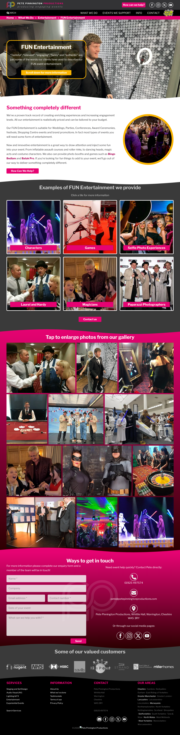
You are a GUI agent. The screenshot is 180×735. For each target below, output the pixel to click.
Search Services (13, 710)
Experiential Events (15, 703)
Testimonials (56, 696)
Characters (33, 248)
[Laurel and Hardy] (33, 284)
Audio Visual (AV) (14, 692)
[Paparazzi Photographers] (147, 284)
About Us (54, 689)
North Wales (149, 717)
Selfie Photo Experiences (146, 248)
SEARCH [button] (11, 13)
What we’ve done (58, 692)
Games (90, 248)
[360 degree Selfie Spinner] (97, 368)
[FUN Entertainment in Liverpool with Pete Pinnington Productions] (153, 471)
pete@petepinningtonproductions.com (134, 598)
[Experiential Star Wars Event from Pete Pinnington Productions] (146, 522)
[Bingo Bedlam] (168, 13)
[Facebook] (152, 5)
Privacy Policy (56, 703)
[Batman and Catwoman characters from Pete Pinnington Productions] (97, 471)
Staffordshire (144, 714)
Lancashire (143, 699)
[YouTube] (170, 5)
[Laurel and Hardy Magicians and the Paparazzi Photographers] (75, 419)
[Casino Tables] (26, 419)
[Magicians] (90, 284)
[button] (7, 13)
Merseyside (155, 703)
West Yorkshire (145, 721)
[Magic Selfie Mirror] (146, 368)
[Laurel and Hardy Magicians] (40, 368)
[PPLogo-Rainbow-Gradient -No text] (10, 5)
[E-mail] (134, 593)
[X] (164, 5)
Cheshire (142, 689)
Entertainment (13, 699)
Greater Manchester (147, 696)
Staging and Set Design (17, 689)
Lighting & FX (12, 696)
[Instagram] (158, 5)
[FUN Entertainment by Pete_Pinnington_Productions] (40, 522)
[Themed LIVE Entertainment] (139, 419)
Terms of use (56, 699)
